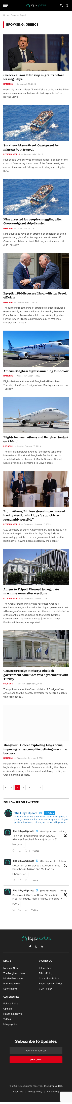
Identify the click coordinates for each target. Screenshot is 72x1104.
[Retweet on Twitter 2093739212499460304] (21, 880)
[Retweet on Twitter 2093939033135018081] (21, 851)
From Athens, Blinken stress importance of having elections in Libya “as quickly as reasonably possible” (34, 515)
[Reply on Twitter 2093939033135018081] (15, 851)
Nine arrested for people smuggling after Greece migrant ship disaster (32, 221)
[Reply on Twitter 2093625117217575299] (15, 910)
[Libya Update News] (36, 5)
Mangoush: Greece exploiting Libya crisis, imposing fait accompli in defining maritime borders (35, 749)
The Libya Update (23, 831)
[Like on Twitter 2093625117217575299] (27, 910)
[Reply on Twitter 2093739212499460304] (15, 880)
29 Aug (62, 861)
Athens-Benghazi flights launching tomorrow (35, 371)
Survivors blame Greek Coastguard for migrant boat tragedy (31, 147)
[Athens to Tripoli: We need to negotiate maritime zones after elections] (36, 567)
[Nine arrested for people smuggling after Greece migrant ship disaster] (36, 197)
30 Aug (62, 831)
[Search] (61, 5)
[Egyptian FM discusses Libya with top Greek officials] (36, 271)
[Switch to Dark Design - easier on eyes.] (67, 5)
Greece (14, 15)
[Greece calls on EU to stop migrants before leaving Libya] (36, 52)
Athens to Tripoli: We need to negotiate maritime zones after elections (31, 591)
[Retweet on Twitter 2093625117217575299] (21, 910)
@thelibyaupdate (48, 831)
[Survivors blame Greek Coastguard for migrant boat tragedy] (36, 123)
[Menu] (5, 5)
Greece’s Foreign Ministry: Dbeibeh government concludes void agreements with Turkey (35, 675)
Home (6, 15)
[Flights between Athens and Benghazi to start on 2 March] (36, 415)
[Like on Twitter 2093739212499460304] (27, 880)
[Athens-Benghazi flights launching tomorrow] (36, 349)
